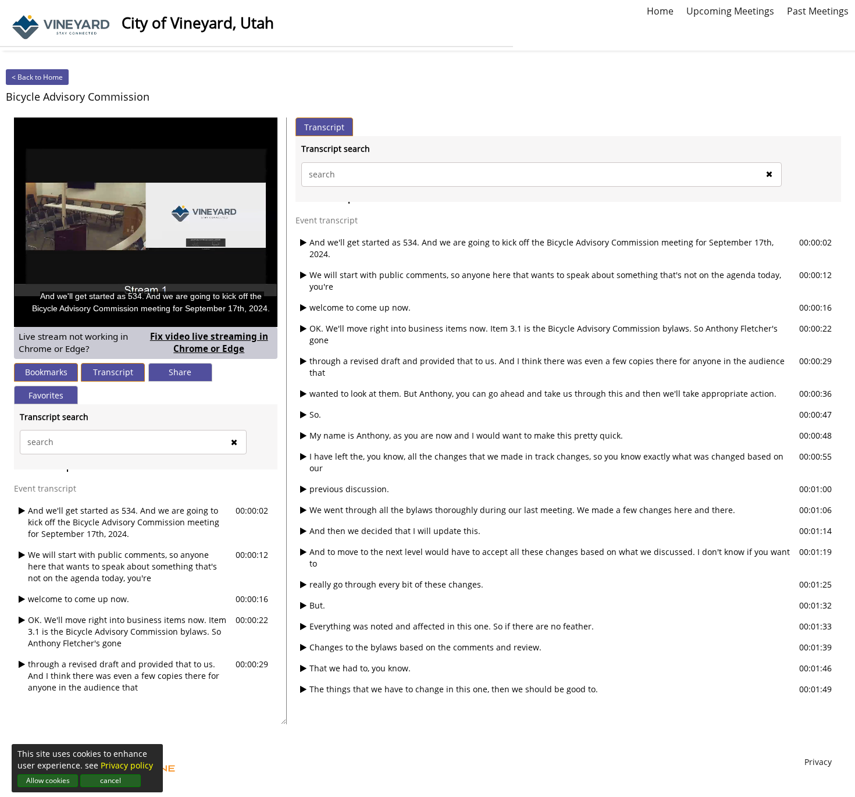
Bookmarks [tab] (46, 372)
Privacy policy (127, 765)
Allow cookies (48, 780)
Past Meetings (818, 10)
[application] (145, 222)
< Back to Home (37, 77)
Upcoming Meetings (730, 10)
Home (660, 10)
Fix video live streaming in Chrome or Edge (211, 342)
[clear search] (234, 442)
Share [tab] (180, 372)
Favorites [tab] (45, 395)
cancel (110, 780)
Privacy (818, 761)
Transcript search (54, 416)
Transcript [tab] (113, 372)
